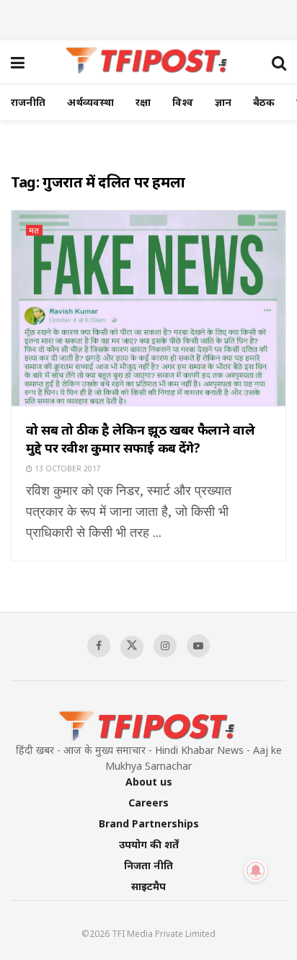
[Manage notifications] (255, 870)
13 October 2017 (66, 468)
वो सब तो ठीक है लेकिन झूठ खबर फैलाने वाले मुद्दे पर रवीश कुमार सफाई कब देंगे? (140, 438)
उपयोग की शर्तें (149, 844)
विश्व (182, 102)
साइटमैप (148, 886)
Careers (148, 802)
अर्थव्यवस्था (90, 102)
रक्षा (143, 102)
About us (148, 781)
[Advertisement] (148, 18)
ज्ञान (223, 102)
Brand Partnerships (149, 823)
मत (34, 230)
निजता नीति (148, 865)
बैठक (264, 102)
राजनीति (28, 102)
